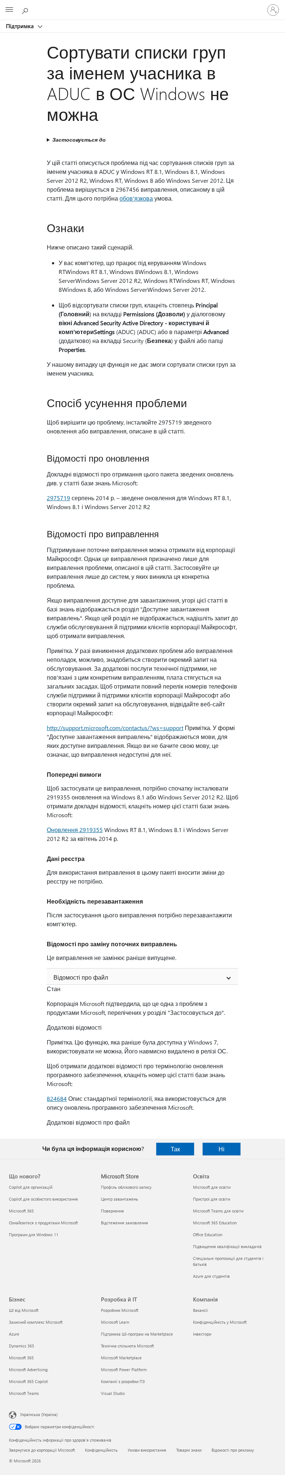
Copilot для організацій (30, 1187)
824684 (57, 1098)
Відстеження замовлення (124, 1222)
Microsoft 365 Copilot (28, 1381)
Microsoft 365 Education (215, 1222)
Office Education (207, 1234)
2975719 (58, 498)
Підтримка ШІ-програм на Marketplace (137, 1334)
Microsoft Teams (24, 1393)
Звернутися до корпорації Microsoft (42, 1450)
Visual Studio (113, 1393)
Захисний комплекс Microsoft (36, 1322)
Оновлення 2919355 (75, 830)
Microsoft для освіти (211, 1187)
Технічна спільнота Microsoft (127, 1346)
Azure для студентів (211, 1276)
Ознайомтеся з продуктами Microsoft (43, 1222)
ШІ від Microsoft (24, 1310)
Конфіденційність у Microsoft (220, 1322)
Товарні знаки (189, 1450)
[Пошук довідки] (26, 10)
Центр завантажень (119, 1199)
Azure (14, 1334)
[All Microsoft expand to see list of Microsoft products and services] (9, 10)
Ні (222, 1149)
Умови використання (147, 1450)
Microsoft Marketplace (121, 1357)
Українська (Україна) (39, 1414)
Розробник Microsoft (119, 1310)
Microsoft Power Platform (124, 1369)
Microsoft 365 (21, 1211)
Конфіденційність (101, 1450)
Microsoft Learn (115, 1322)
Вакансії (200, 1310)
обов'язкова (136, 198)
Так (175, 1149)
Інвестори (202, 1334)
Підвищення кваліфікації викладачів (227, 1246)
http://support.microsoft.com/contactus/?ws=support (115, 728)
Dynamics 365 (21, 1346)
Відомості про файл (80, 977)
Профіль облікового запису (126, 1187)
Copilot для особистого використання (43, 1199)
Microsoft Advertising (28, 1369)
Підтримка (20, 26)
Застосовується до (79, 139)
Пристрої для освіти (211, 1199)
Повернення (112, 1211)
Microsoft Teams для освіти (218, 1211)
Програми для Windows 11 (33, 1234)
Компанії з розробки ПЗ (123, 1381)
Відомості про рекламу (233, 1450)
